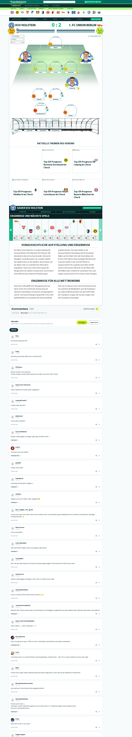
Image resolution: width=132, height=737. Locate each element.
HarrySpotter (20, 636)
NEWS (45, 19)
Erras (55, 72)
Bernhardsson (41, 113)
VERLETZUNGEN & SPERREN (55, 8)
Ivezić (40, 72)
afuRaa (18, 494)
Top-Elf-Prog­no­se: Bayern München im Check (84, 195)
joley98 (18, 463)
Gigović (39, 99)
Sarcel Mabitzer (21, 432)
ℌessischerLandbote (22, 605)
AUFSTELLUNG (16, 19)
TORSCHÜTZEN (31, 8)
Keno (17, 719)
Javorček (29, 130)
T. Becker (25, 62)
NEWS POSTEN (96, 19)
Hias (17, 336)
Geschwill (43, 130)
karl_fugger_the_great (24, 510)
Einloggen (82, 322)
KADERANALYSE (32, 19)
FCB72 (17, 447)
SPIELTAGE (13, 8)
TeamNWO (19, 558)
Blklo (17, 668)
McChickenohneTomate (24, 683)
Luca (17, 652)
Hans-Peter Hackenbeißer (24, 621)
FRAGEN (79, 19)
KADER (55, 19)
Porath (86, 62)
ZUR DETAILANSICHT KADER (92, 208)
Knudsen (55, 99)
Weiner (56, 47)
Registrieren (94, 322)
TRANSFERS (70, 8)
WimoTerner (19, 527)
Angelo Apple (20, 734)
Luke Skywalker (21, 543)
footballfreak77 (21, 400)
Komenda (71, 72)
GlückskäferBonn (21, 590)
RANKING (41, 8)
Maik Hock (19, 416)
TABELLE (21, 8)
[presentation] (11, 230)
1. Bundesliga (16, 5)
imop (17, 351)
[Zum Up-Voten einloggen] (99, 344)
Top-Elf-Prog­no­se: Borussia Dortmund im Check (55, 165)
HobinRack (19, 478)
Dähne (16, 130)
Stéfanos (18, 367)
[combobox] (18, 36)
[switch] (98, 309)
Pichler (71, 115)
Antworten (14, 344)
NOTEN (46, 5)
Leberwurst (19, 574)
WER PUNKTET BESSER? (32, 5)
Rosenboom (55, 130)
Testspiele (55, 5)
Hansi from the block (22, 385)
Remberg (72, 88)
